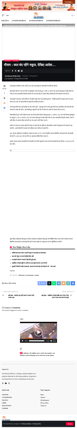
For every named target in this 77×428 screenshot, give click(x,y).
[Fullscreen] (54, 341)
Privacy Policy (27, 423)
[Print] (21, 70)
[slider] (37, 340)
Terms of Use (37, 423)
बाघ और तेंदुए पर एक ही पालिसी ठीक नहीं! (23, 256)
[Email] (18, 70)
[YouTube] (6, 383)
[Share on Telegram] (59, 283)
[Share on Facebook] (12, 70)
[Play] (23, 341)
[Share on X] (15, 70)
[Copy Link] (68, 283)
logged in (13, 310)
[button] (69, 423)
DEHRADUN (8, 60)
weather (15, 60)
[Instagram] (9, 383)
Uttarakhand (29, 275)
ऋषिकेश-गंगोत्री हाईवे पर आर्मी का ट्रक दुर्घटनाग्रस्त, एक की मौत (29, 263)
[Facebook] (3, 383)
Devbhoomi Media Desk (12, 76)
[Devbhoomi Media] (38, 15)
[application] (38, 332)
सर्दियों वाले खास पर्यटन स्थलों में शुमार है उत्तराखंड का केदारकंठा (29, 253)
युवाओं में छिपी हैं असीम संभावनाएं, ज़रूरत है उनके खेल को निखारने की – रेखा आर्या (33, 266)
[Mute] (51, 341)
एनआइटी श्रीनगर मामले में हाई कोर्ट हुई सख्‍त (24, 259)
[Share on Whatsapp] (54, 283)
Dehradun (22, 275)
